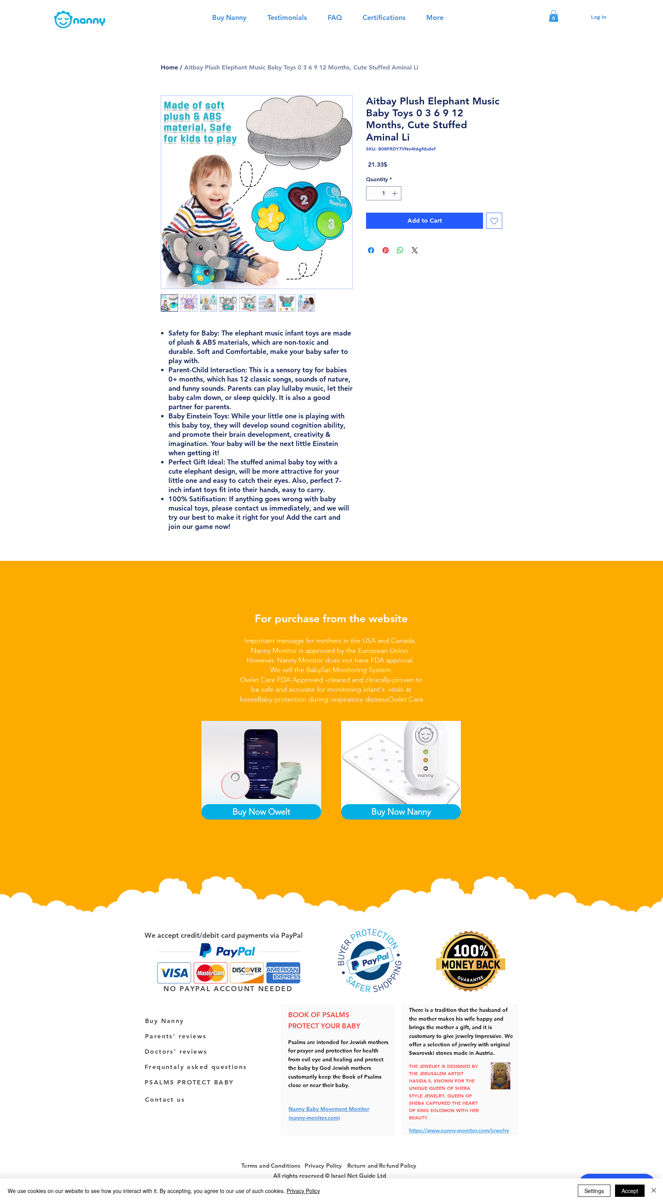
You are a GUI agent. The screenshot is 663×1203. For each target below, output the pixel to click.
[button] (554, 16)
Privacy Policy (303, 1191)
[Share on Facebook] (371, 250)
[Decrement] (372, 193)
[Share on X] (414, 250)
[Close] (653, 1191)
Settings (594, 1191)
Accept (630, 1191)
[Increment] (395, 193)
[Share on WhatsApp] (400, 250)
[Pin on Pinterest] (385, 250)
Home (169, 67)
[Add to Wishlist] (494, 221)
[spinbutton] (384, 193)
